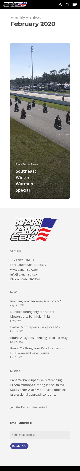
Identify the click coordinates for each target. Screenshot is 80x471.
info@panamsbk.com (24, 274)
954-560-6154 (30, 279)
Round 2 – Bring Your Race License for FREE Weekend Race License (37, 350)
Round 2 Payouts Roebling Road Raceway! (39, 338)
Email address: (21, 423)
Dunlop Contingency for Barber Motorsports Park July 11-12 (32, 314)
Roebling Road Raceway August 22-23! (36, 301)
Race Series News (27, 164)
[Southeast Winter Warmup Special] (40, 121)
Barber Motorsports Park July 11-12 (35, 327)
